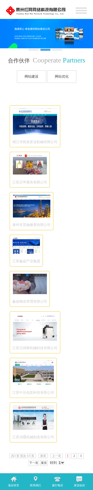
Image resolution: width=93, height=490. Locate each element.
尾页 (44, 463)
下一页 (33, 463)
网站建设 (31, 76)
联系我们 (35, 485)
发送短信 (79, 485)
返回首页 (13, 485)
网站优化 (62, 76)
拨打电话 (57, 485)
